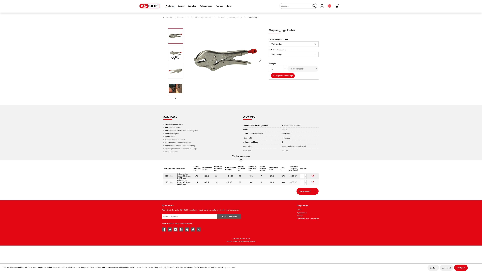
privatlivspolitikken (185, 223)
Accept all (446, 268)
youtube (193, 229)
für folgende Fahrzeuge (283, 76)
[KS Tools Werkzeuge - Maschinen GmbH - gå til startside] (149, 6)
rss (199, 229)
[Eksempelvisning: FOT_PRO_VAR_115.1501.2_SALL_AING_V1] (175, 71)
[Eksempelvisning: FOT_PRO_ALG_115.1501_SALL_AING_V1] (175, 36)
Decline (433, 268)
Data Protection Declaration (308, 219)
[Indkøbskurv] (338, 6)
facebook (164, 229)
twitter (170, 229)
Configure (461, 268)
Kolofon (300, 216)
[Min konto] (322, 6)
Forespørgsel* (297, 69)
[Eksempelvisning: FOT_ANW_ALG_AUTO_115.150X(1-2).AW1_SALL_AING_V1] (175, 88)
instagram (175, 229)
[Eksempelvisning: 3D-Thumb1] (175, 53)
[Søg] (314, 6)
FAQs (299, 210)
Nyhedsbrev (302, 213)
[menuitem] (170, 6)
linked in (181, 229)
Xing (187, 229)
